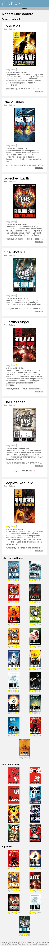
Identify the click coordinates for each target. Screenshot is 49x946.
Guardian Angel (16, 322)
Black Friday (14, 102)
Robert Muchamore (10, 29)
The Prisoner (14, 402)
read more (39, 92)
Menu (24, 8)
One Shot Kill (14, 252)
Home (24, 3)
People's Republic (18, 483)
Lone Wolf (12, 26)
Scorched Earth (16, 178)
